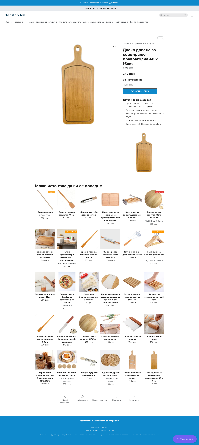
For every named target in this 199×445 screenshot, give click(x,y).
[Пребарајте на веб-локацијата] (185, 15)
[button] (185, 439)
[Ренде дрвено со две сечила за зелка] (132, 360)
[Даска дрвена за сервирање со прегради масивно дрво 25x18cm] (110, 200)
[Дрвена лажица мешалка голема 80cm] (45, 324)
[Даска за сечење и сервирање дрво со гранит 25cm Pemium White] (110, 282)
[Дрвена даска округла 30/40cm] (89, 324)
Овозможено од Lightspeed (99, 439)
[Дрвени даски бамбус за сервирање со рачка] (67, 282)
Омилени (116, 400)
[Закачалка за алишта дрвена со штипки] (132, 200)
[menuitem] (159, 38)
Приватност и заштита (70, 22)
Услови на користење (93, 22)
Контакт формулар (139, 22)
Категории (19, 22)
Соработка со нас (69, 435)
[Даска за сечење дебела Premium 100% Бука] (45, 239)
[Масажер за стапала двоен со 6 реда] (154, 282)
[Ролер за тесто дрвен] (154, 324)
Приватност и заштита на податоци (115, 435)
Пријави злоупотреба (149, 435)
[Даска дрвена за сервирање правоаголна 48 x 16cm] (154, 360)
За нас (9, 22)
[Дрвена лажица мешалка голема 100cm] (89, 239)
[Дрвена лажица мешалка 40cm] (67, 200)
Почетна (127, 44)
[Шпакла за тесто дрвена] (132, 324)
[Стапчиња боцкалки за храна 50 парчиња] (89, 282)
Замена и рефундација (117, 22)
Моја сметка (82, 400)
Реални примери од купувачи (42, 22)
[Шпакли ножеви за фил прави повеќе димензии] (67, 324)
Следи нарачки (99, 400)
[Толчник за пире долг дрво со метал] (132, 239)
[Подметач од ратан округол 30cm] (110, 360)
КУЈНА (152, 44)
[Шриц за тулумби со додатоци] (89, 360)
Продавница (140, 44)
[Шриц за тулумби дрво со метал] (89, 200)
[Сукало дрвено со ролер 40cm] (110, 324)
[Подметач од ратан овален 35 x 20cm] (67, 360)
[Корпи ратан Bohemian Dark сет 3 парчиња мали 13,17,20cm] (45, 360)
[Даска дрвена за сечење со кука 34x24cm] (132, 282)
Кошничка (134, 400)
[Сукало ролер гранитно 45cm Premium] (110, 239)
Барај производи (65, 401)
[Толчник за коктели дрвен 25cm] (45, 282)
